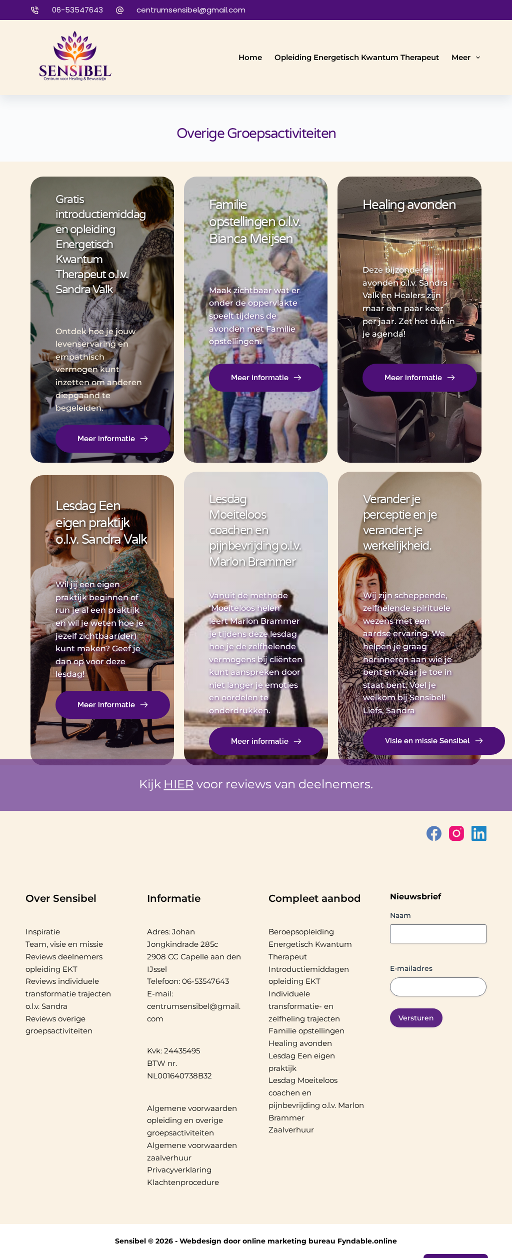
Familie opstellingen (306, 1030)
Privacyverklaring (179, 1169)
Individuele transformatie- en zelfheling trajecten (304, 1006)
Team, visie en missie (64, 944)
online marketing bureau (289, 1240)
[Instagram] (456, 833)
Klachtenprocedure (183, 1182)
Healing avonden (300, 1043)
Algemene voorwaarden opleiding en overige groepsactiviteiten (192, 1120)
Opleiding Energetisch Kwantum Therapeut (356, 57)
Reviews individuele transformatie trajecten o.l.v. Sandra (68, 993)
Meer (461, 57)
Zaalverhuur (291, 1129)
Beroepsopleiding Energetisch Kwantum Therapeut (310, 944)
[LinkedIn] (479, 833)
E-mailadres (411, 968)
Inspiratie (43, 931)
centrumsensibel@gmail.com (191, 10)
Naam (400, 915)
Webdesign (201, 1240)
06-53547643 (77, 10)
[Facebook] (434, 833)
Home (250, 57)
